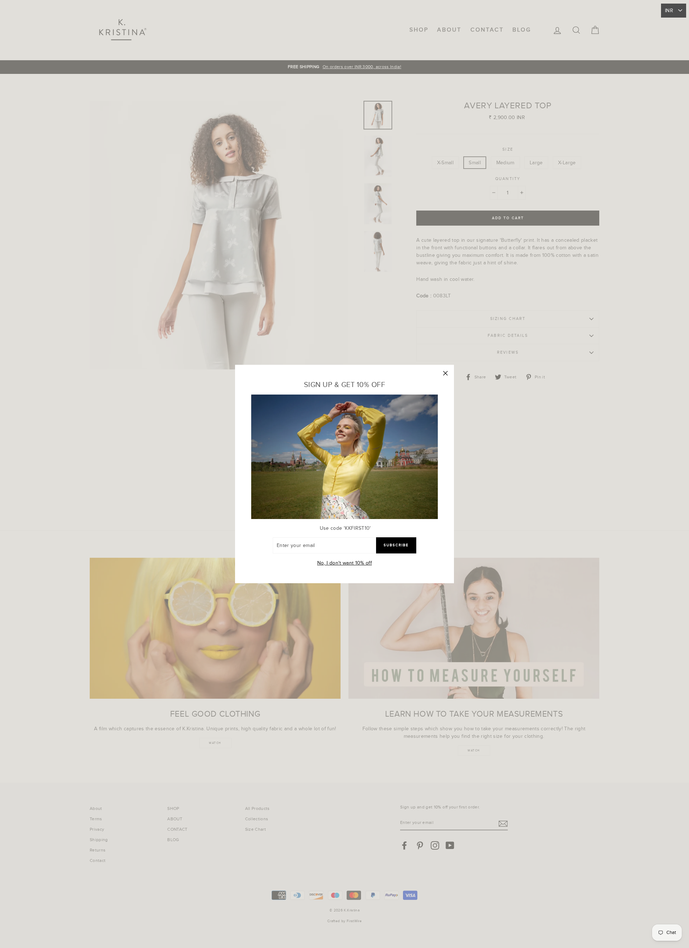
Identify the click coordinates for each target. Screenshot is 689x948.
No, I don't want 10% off (344, 563)
